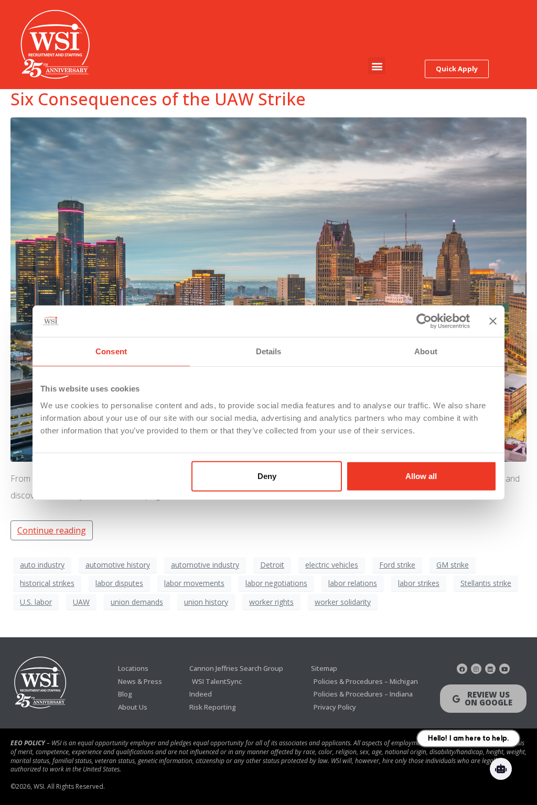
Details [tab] (269, 351)
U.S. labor (36, 602)
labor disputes (119, 583)
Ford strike (397, 565)
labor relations (352, 583)
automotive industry (205, 565)
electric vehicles (331, 565)
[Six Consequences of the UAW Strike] (268, 289)
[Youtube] (504, 668)
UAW (81, 602)
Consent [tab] (111, 351)
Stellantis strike (485, 583)
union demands (137, 602)
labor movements (194, 583)
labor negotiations (276, 583)
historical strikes (47, 583)
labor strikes (418, 583)
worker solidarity (343, 602)
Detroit (272, 565)
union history (206, 602)
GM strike (452, 565)
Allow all (421, 475)
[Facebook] (462, 668)
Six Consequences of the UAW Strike (158, 99)
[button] (376, 65)
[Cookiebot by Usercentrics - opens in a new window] (424, 321)
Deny (266, 475)
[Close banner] (493, 321)
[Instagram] (476, 668)
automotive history (117, 565)
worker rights (271, 602)
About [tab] (425, 351)
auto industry (42, 565)
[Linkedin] (490, 668)
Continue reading (51, 530)
